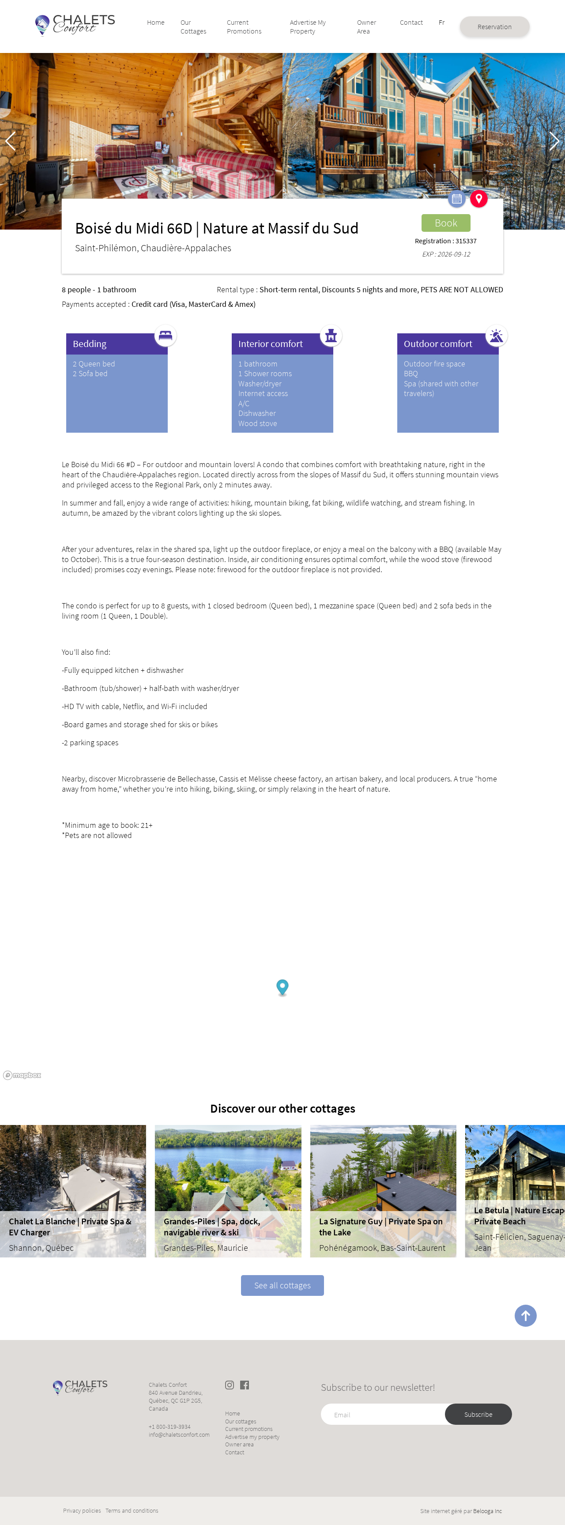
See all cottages (282, 1285)
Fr (441, 22)
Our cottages (193, 26)
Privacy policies (82, 1510)
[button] (555, 141)
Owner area (366, 26)
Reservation (495, 26)
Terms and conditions (131, 1510)
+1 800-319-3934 (170, 1427)
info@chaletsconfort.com (179, 1434)
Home (156, 22)
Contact (411, 22)
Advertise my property (308, 26)
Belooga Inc (487, 1511)
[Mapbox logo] (22, 1075)
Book (446, 223)
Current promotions (244, 26)
